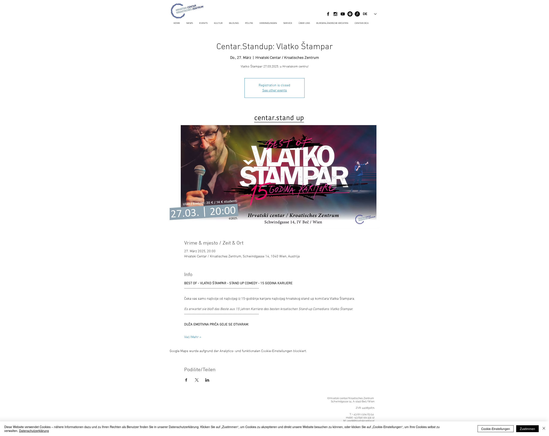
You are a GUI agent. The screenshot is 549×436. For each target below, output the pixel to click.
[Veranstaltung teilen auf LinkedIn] (207, 380)
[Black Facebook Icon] (328, 14)
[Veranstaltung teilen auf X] (197, 380)
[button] (287, 23)
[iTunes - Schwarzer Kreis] (357, 14)
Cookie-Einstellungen (495, 429)
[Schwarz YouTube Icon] (342, 14)
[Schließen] (543, 429)
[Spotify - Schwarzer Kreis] (350, 14)
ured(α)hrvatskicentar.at (360, 420)
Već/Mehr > (192, 337)
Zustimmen (527, 429)
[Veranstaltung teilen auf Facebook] (186, 380)
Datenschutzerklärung (34, 430)
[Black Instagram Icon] (335, 14)
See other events (274, 90)
